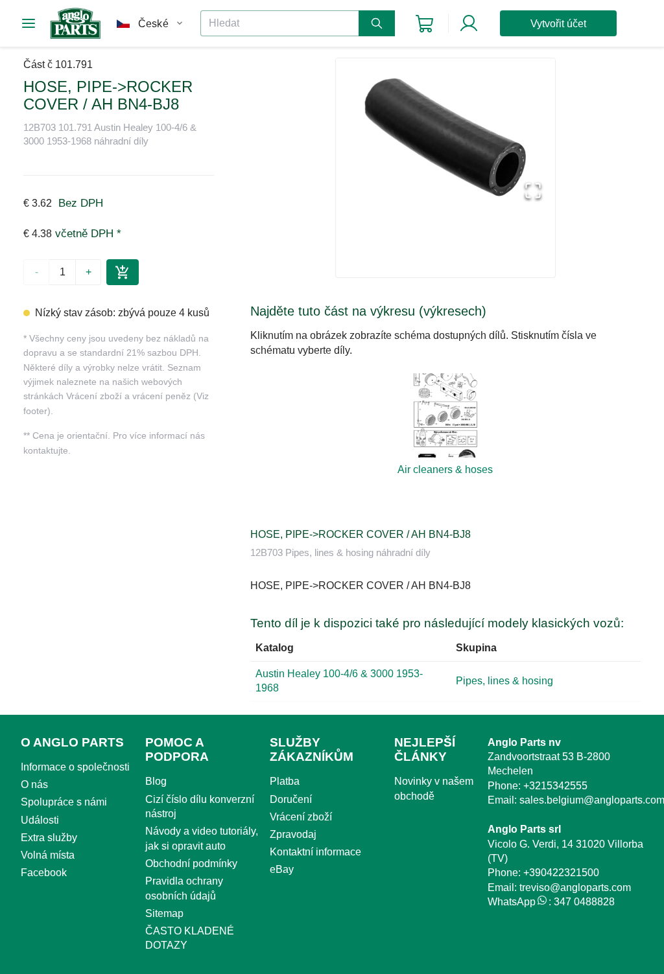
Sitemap (164, 913)
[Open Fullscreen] (533, 191)
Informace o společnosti (75, 766)
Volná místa (48, 855)
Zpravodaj (293, 834)
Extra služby (49, 837)
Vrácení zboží (301, 816)
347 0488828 (584, 901)
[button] (445, 136)
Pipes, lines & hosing (504, 680)
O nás (34, 784)
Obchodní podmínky (191, 863)
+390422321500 (561, 872)
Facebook (44, 872)
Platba (285, 781)
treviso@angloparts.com (575, 887)
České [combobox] (153, 23)
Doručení (291, 799)
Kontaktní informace (315, 851)
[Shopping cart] (424, 23)
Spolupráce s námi (64, 801)
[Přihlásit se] (468, 23)
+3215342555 (555, 785)
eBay (282, 869)
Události (40, 820)
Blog (156, 781)
